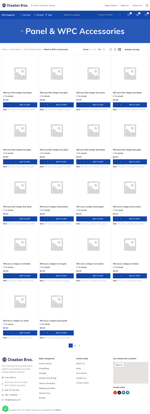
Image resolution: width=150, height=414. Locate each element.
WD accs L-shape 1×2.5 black (16, 264)
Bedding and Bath (47, 388)
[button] (20, 104)
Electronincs (44, 393)
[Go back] (22, 31)
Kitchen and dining (47, 378)
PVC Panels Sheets (32, 49)
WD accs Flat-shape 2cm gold (17, 150)
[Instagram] (115, 392)
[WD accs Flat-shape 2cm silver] (57, 130)
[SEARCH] (120, 15)
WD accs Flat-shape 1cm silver (90, 92)
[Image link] (17, 359)
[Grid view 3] (115, 49)
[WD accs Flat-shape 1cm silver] (93, 73)
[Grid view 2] (110, 49)
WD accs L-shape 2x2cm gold (53, 320)
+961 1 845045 (11, 395)
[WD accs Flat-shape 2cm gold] (20, 130)
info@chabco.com (13, 400)
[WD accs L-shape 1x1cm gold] (93, 187)
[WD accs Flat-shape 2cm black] (130, 73)
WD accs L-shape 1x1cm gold (90, 206)
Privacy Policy (82, 383)
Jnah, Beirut (10, 377)
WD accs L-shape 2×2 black (125, 264)
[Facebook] (123, 392)
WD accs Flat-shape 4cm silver (17, 206)
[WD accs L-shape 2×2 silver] (20, 301)
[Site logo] (15, 5)
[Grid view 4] (119, 49)
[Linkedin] (127, 392)
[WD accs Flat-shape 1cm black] (20, 73)
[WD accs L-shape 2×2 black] (130, 244)
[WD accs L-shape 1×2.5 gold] (57, 244)
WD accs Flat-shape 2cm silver (54, 150)
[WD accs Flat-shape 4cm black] (93, 130)
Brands (42, 398)
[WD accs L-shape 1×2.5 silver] (93, 244)
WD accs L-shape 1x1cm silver (127, 206)
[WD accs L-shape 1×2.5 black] (20, 244)
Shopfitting (44, 368)
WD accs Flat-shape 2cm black (127, 92)
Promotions (81, 373)
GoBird (58, 410)
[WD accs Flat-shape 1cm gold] (57, 73)
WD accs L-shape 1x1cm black (54, 206)
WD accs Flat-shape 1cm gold (53, 92)
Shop (78, 368)
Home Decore (45, 363)
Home (4, 49)
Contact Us (81, 378)
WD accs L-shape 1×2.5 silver (90, 264)
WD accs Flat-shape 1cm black (17, 92)
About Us (80, 363)
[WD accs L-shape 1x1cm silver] (130, 187)
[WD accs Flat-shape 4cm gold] (130, 130)
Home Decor (15, 49)
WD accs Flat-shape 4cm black (90, 150)
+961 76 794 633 (12, 390)
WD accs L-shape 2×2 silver (16, 320)
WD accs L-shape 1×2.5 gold (53, 264)
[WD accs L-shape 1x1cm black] (57, 187)
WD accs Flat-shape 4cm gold (127, 150)
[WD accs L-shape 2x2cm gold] (57, 301)
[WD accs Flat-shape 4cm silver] (20, 187)
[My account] (147, 5)
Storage (42, 373)
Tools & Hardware (47, 383)
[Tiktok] (119, 392)
